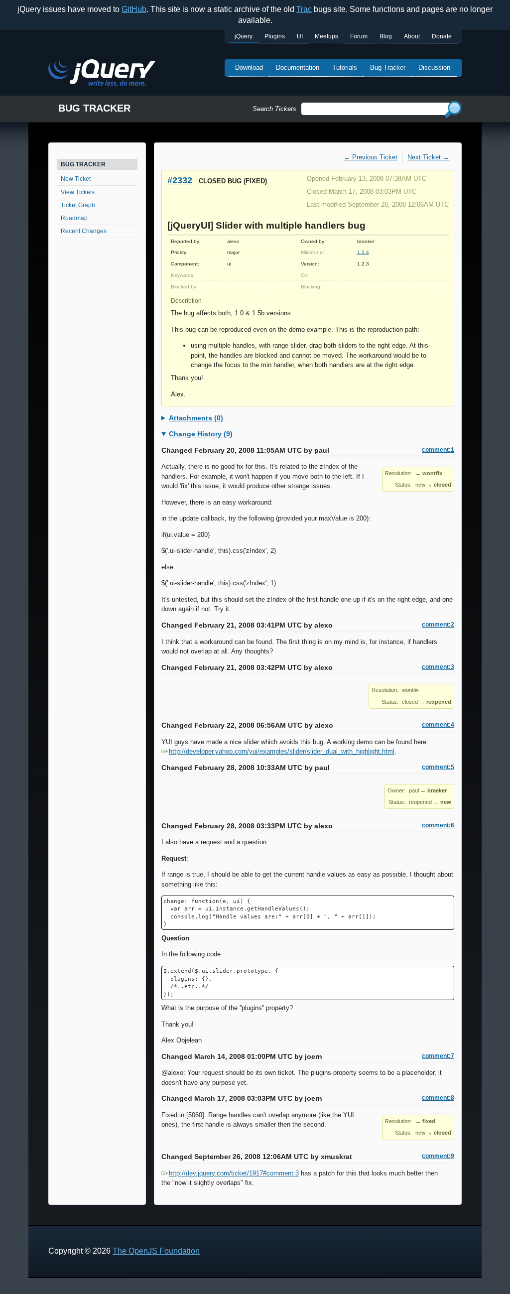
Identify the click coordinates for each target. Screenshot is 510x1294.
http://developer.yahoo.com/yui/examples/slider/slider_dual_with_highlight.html (281, 751)
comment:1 (438, 449)
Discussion (434, 67)
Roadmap (74, 218)
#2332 (179, 180)
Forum (359, 36)
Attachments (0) (196, 418)
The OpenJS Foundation (156, 1251)
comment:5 (438, 767)
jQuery (244, 36)
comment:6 (438, 825)
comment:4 (438, 724)
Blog (386, 36)
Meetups (326, 36)
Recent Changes (84, 231)
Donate (442, 36)
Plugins (274, 36)
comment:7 (438, 1055)
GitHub (134, 9)
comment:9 (438, 1156)
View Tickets (78, 192)
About (412, 36)
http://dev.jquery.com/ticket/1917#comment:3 (234, 1173)
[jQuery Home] (101, 74)
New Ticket (76, 178)
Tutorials (344, 67)
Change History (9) (201, 434)
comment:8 (438, 1097)
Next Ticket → (428, 157)
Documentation (297, 67)
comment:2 (438, 624)
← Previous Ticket (370, 157)
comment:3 (438, 666)
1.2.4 (363, 252)
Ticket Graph (78, 205)
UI (300, 36)
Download (249, 67)
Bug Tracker (387, 67)
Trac (304, 9)
